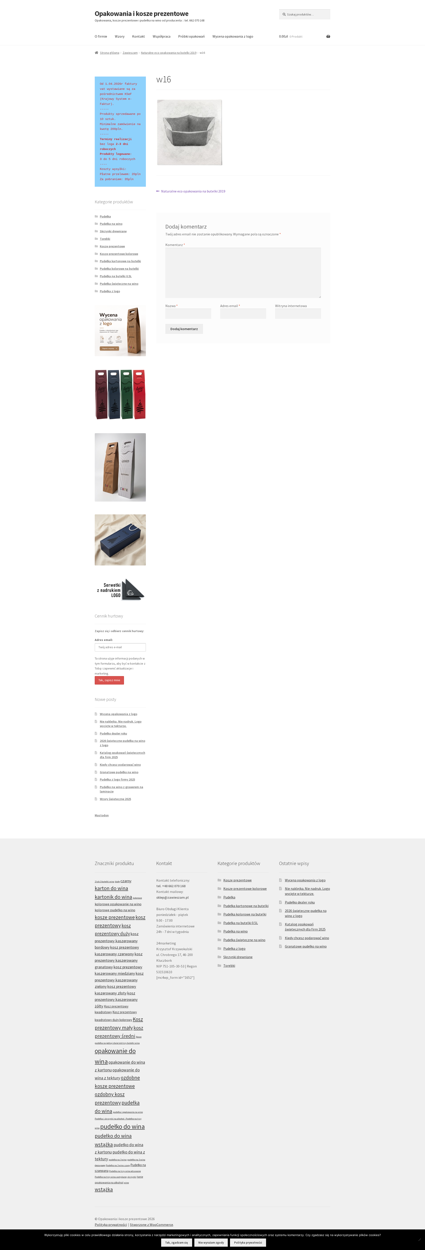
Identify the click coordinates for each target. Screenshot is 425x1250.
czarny (125, 880)
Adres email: (104, 640)
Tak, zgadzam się (176, 1242)
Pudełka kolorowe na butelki (119, 269)
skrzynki (131, 1176)
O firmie (101, 36)
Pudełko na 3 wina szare (118, 1165)
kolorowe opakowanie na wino (118, 904)
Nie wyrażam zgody (211, 1242)
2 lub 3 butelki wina (104, 881)
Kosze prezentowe (112, 246)
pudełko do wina (122, 1126)
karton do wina (111, 888)
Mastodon (102, 815)
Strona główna (109, 53)
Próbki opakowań (191, 36)
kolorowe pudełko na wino (115, 910)
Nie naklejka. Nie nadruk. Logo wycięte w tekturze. (120, 723)
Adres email (230, 306)
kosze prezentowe (115, 917)
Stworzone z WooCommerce (151, 1224)
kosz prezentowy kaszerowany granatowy (119, 960)
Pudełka (105, 216)
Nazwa (171, 306)
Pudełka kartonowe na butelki (120, 261)
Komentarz (175, 244)
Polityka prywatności (111, 1224)
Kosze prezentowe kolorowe (119, 254)
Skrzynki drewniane (113, 231)
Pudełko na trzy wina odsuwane (125, 1171)
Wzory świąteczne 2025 (115, 799)
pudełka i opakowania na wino (128, 1112)
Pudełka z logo (110, 291)
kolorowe (137, 897)
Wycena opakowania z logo (232, 36)
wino (126, 1182)
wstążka (104, 1189)
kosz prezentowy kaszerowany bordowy (117, 940)
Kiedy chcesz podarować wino (120, 765)
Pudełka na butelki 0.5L (116, 276)
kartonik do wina (113, 897)
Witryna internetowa (291, 306)
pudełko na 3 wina (118, 1159)
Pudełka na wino (111, 224)
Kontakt (138, 36)
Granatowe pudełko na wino (119, 772)
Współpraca (161, 36)
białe (117, 881)
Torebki (105, 239)
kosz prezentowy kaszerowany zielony (119, 980)
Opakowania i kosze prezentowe (141, 13)
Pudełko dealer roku (113, 733)
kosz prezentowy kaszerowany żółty (116, 999)
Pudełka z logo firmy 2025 (117, 779)
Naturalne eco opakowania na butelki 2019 (168, 53)
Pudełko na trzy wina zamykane (111, 1176)
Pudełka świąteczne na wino (119, 284)
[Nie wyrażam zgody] (419, 1239)
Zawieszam (130, 53)
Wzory (119, 36)
